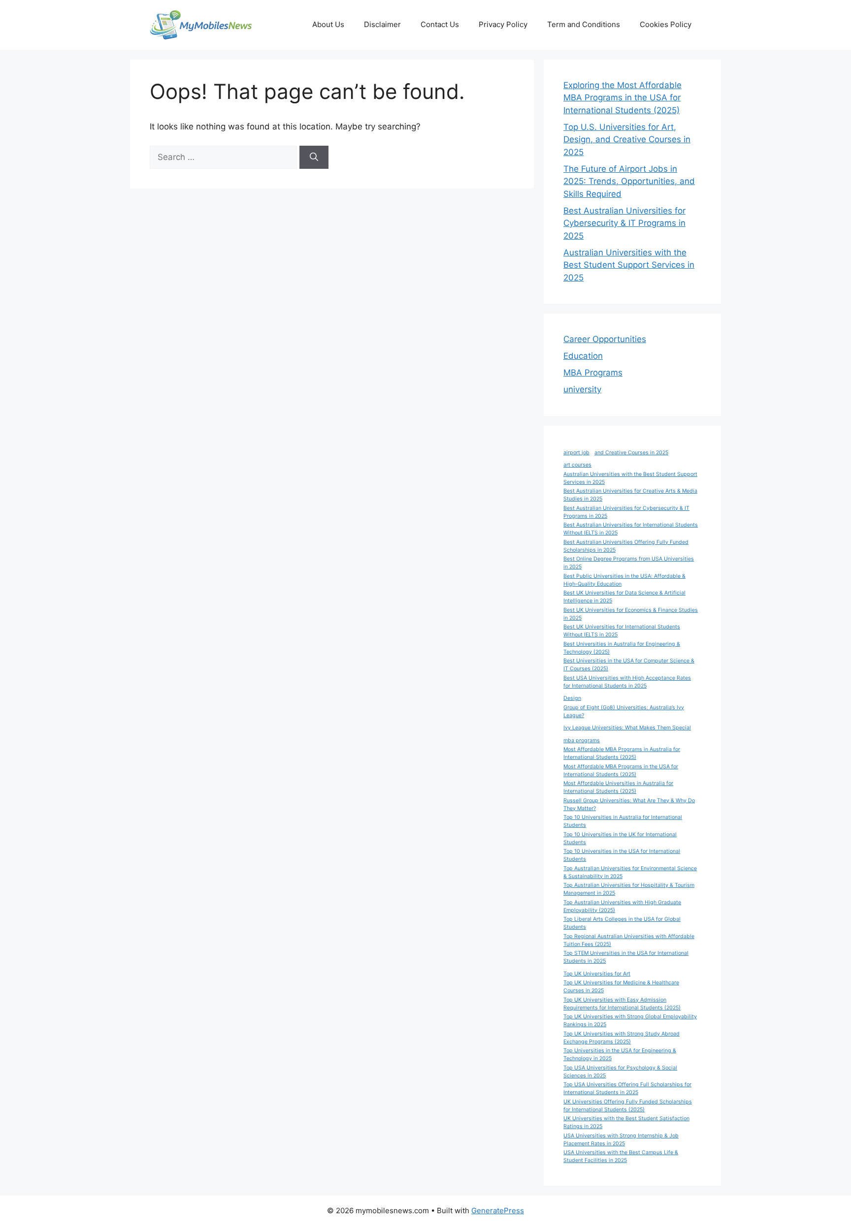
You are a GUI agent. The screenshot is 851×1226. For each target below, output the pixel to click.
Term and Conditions (583, 24)
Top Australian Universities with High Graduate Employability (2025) (622, 906)
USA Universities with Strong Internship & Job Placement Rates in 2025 (621, 1139)
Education (583, 356)
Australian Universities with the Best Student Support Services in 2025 (628, 265)
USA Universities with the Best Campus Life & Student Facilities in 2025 (620, 1156)
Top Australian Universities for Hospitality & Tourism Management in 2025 (628, 889)
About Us (328, 24)
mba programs (581, 740)
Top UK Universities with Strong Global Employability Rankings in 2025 (630, 1020)
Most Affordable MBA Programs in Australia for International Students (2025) (621, 753)
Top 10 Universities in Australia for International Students (622, 821)
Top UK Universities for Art (596, 974)
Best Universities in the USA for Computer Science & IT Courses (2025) (628, 665)
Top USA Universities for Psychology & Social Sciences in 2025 (620, 1072)
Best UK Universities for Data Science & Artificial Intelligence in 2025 (624, 597)
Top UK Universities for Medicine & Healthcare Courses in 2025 (621, 986)
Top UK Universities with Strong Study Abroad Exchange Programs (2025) (621, 1038)
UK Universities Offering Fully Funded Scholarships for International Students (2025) (627, 1106)
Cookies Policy (665, 24)
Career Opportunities (604, 339)
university (582, 389)
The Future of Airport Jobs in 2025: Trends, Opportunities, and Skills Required (629, 181)
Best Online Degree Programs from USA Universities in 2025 (628, 563)
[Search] (313, 157)
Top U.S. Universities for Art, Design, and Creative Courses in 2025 (626, 139)
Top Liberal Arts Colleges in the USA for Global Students (622, 923)
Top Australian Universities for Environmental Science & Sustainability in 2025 (630, 872)
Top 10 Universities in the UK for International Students (620, 838)
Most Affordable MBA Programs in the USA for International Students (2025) (620, 770)
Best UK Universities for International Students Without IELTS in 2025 (621, 631)
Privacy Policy (503, 24)
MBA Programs (592, 372)
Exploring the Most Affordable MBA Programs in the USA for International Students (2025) (622, 97)
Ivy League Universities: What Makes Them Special (627, 727)
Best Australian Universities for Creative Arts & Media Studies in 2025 (630, 495)
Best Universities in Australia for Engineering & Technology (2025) (621, 648)
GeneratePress (497, 1210)
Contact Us (440, 24)
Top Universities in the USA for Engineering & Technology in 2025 (619, 1054)
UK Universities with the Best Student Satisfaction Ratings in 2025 (626, 1122)
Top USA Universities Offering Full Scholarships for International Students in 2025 (627, 1088)
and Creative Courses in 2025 (631, 452)
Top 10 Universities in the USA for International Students (621, 855)
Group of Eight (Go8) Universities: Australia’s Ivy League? (623, 711)
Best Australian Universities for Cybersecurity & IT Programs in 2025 (624, 223)
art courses (577, 465)
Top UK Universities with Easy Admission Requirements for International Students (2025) (622, 1004)
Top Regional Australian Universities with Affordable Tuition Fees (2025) (628, 940)
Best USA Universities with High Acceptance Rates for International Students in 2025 (627, 682)
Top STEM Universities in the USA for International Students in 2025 (625, 957)
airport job (576, 452)
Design (572, 698)
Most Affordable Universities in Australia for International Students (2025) (618, 787)
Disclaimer (382, 24)
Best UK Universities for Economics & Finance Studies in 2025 (630, 614)
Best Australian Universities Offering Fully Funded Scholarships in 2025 (625, 546)
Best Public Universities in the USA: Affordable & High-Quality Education (624, 580)
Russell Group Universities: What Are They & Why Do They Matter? (629, 804)
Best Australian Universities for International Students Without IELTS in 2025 (630, 529)
